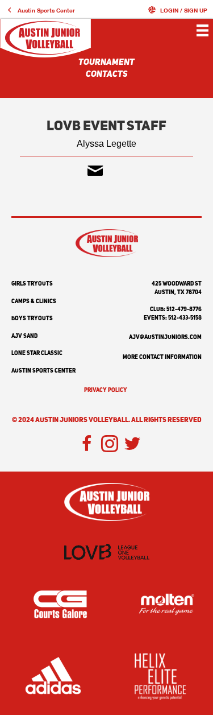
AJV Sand (24, 336)
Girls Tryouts (32, 284)
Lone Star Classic (36, 353)
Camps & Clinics (33, 301)
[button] (40, 10)
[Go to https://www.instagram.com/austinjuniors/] (109, 444)
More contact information (162, 357)
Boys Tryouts (32, 318)
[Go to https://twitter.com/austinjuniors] (132, 444)
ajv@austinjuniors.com (165, 337)
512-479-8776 (184, 309)
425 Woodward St (177, 284)
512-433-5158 (185, 318)
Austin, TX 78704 (178, 292)
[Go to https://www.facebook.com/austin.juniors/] (86, 444)
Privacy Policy (105, 390)
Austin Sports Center (43, 371)
